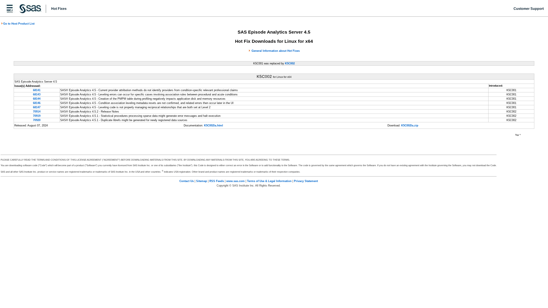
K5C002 (290, 63)
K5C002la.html (213, 125)
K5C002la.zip (409, 125)
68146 (36, 103)
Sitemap (201, 181)
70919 (36, 115)
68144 (36, 98)
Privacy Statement (306, 181)
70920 (36, 120)
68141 (36, 90)
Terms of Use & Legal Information (269, 181)
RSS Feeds (216, 181)
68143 (36, 94)
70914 (36, 111)
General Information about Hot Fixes (276, 50)
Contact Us (186, 181)
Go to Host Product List (18, 23)
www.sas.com (235, 181)
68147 (36, 107)
